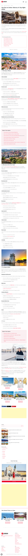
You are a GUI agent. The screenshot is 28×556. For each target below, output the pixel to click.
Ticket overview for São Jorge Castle (9, 140)
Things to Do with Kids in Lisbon (8, 43)
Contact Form (17, 534)
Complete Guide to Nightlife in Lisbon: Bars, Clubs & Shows (16, 439)
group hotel (7, 371)
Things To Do (3, 547)
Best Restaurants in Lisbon (7, 44)
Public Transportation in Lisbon (8, 40)
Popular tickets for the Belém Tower (9, 336)
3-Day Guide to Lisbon (8, 368)
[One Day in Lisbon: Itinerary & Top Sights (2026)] (14, 17)
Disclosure (16, 540)
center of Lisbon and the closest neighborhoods (11, 166)
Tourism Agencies (17, 536)
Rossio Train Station (10, 236)
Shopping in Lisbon (6, 45)
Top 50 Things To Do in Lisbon (8, 39)
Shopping (3, 454)
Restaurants (4, 456)
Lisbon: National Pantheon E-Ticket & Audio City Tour (11, 137)
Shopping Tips (17, 549)
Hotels (2, 548)
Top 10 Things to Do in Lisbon (8, 38)
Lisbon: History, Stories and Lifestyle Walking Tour (11, 132)
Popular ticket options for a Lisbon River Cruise (10, 333)
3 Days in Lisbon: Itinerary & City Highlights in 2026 (20, 386)
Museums (3, 451)
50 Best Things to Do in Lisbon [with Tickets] (14, 442)
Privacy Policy (17, 542)
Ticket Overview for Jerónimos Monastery (9, 338)
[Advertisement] (14, 413)
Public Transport (17, 547)
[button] (4, 406)
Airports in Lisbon (17, 548)
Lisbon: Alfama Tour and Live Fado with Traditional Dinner (12, 135)
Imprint (16, 541)
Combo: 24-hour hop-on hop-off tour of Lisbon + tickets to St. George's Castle (14, 142)
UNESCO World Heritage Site (7, 288)
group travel (7, 370)
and (13, 98)
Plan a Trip (3, 449)
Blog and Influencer (17, 535)
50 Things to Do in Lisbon (22, 367)
